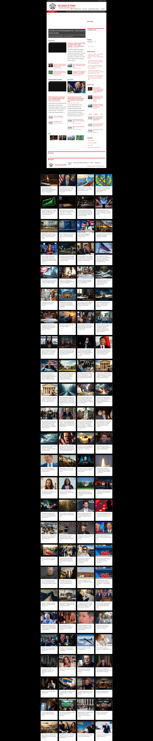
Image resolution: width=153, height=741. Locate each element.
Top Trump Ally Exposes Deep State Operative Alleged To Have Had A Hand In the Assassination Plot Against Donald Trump (76, 99)
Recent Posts (51, 41)
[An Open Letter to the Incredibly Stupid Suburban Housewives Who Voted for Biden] (90, 118)
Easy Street (84, 9)
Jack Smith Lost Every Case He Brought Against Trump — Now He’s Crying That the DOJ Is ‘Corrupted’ (59, 65)
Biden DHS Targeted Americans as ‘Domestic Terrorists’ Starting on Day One (78, 121)
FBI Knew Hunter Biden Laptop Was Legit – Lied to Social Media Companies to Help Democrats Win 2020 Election (57, 98)
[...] (75, 60)
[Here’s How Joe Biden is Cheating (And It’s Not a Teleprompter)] (90, 125)
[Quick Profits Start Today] (50, 123)
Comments (96, 114)
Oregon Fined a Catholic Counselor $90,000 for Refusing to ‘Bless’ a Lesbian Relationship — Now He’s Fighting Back (61, 11)
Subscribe (103, 9)
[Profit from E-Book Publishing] (50, 117)
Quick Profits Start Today (57, 121)
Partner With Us (98, 162)
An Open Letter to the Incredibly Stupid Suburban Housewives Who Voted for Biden (98, 118)
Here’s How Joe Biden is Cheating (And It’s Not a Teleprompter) (98, 124)
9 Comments (79, 123)
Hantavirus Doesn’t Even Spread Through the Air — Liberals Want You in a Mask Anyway (79, 65)
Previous (49, 24)
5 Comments (58, 101)
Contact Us (70, 162)
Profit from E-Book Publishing (58, 116)
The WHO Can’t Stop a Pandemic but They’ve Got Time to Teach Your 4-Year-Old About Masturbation (59, 72)
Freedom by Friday (77, 9)
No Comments (77, 47)
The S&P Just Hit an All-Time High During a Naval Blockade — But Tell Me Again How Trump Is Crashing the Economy (79, 72)
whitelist (92, 162)
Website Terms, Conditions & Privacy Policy (81, 162)
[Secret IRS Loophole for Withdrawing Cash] (70, 128)
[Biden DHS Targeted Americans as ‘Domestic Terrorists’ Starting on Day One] (70, 120)
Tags (101, 114)
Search (102, 46)
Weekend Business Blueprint (93, 9)
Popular (90, 114)
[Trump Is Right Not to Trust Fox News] (90, 131)
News (49, 134)
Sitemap (69, 164)
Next (84, 24)
